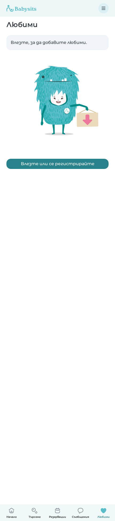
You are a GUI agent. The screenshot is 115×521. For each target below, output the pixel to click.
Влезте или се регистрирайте (57, 163)
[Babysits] (21, 8)
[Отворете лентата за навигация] (103, 8)
